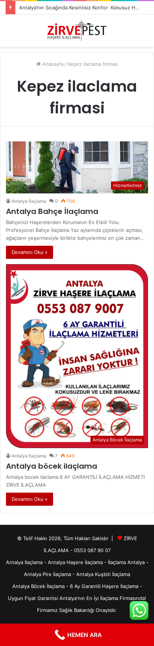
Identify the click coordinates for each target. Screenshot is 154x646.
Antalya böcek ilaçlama (51, 466)
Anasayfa (52, 64)
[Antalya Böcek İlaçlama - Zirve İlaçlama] (77, 31)
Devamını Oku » (29, 252)
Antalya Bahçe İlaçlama (52, 211)
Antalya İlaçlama (29, 201)
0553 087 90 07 (92, 550)
